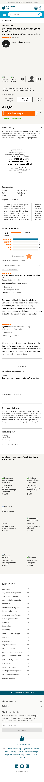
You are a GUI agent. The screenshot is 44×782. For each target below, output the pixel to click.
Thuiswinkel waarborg (13, 749)
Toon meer (21, 366)
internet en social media (11, 615)
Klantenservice (9, 701)
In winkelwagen (16, 113)
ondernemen (7, 641)
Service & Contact (32, 755)
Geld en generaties (9, 563)
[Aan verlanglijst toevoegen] (39, 113)
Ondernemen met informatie (33, 527)
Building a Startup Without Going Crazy (33, 489)
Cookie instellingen (32, 752)
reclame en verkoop (10, 667)
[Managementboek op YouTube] (22, 766)
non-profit (6, 637)
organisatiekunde (9, 645)
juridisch (5, 622)
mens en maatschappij (11, 633)
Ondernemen (8, 20)
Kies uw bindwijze (8, 95)
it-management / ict (10, 619)
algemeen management (11, 593)
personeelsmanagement (12, 652)
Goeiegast (31, 563)
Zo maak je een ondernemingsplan (9, 527)
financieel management (11, 608)
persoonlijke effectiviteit (11, 656)
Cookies (20, 752)
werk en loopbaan (9, 678)
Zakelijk (5, 706)
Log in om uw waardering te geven (13, 261)
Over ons (22, 758)
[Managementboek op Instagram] (27, 766)
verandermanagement (11, 674)
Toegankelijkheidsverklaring (14, 755)
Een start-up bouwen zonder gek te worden (9, 489)
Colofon (6, 752)
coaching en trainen (10, 596)
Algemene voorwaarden (31, 749)
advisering (6, 589)
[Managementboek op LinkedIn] (16, 766)
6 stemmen (15, 37)
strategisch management (12, 671)
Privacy (13, 752)
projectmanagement (10, 659)
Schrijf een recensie (12, 265)
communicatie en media (11, 600)
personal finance (8, 648)
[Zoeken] (39, 14)
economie (6, 604)
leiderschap (6, 626)
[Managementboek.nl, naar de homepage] (8, 9)
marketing (6, 630)
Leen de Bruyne (7, 25)
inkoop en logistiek (9, 611)
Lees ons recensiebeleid (10, 270)
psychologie (6, 663)
